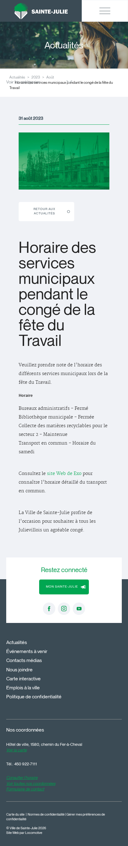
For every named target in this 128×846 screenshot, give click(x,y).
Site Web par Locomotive (24, 833)
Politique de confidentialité (34, 697)
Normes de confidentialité (46, 814)
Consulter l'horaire (22, 777)
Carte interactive (23, 679)
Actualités (16, 642)
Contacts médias (24, 660)
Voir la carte (16, 749)
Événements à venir (26, 651)
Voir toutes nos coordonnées (30, 783)
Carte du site (15, 814)
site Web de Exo (64, 474)
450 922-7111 (25, 763)
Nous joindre (19, 670)
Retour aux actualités (44, 211)
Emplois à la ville (23, 688)
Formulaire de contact (25, 788)
